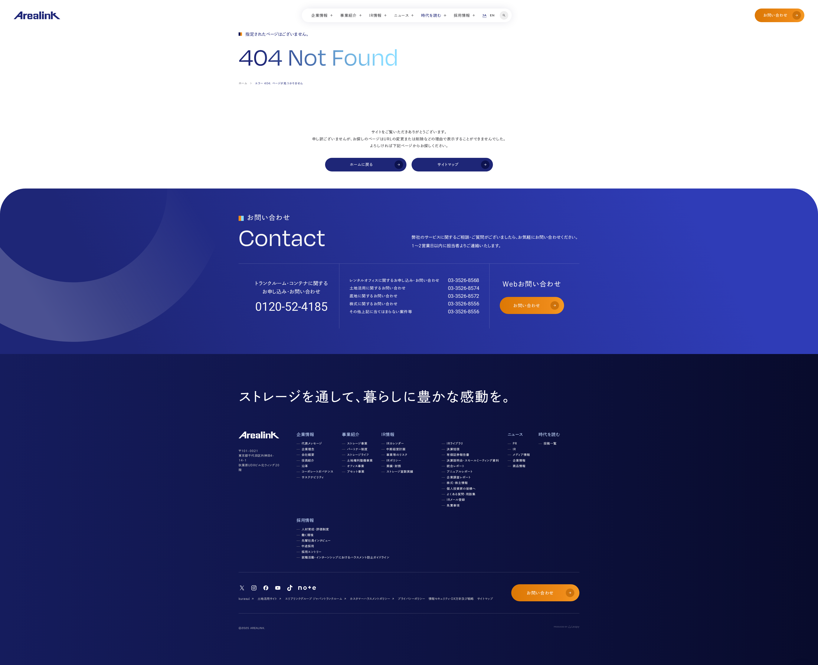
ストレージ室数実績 (399, 471)
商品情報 (519, 466)
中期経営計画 (396, 449)
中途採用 (308, 546)
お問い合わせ (775, 15)
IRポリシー (393, 460)
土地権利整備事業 (360, 460)
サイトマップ (485, 598)
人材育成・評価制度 (315, 529)
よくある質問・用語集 (461, 494)
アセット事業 (355, 471)
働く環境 (308, 535)
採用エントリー (311, 551)
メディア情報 (521, 454)
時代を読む (549, 434)
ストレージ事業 (357, 443)
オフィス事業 (355, 466)
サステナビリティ (313, 477)
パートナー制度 (357, 449)
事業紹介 (350, 434)
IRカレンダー (395, 443)
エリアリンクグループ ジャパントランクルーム (313, 598)
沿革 (305, 466)
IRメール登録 (456, 499)
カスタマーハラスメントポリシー (370, 598)
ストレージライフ (358, 454)
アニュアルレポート (460, 471)
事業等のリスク (396, 454)
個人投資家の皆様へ (461, 488)
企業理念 (308, 449)
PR (515, 443)
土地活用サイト (267, 598)
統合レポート (455, 466)
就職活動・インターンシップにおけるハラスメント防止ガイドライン (345, 557)
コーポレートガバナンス (317, 471)
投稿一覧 (550, 443)
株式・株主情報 (457, 482)
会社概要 (308, 454)
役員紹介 (308, 460)
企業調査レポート (459, 477)
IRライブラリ (455, 443)
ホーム (243, 83)
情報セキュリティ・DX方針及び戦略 (451, 598)
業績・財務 (393, 466)
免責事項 (453, 505)
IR (514, 449)
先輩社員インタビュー (316, 540)
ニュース (515, 434)
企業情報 (519, 460)
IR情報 (387, 434)
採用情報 (305, 520)
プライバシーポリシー (411, 598)
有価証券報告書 (458, 454)
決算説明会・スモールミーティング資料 (473, 460)
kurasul (244, 598)
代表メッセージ (312, 443)
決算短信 (453, 449)
